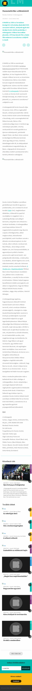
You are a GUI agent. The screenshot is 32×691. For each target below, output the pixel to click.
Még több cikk (16, 653)
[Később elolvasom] (3, 45)
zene (30, 557)
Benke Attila (16, 18)
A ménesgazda (14, 91)
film (30, 621)
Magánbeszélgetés (17, 269)
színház (30, 465)
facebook (16, 681)
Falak (9, 210)
